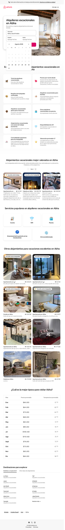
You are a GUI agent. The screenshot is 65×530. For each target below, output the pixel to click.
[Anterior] (28, 169)
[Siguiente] (35, 169)
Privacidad (28, 527)
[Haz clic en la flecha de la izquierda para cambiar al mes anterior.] (9, 44)
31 (9, 68)
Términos (35, 527)
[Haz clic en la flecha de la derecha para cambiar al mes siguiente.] (28, 44)
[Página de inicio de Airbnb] (7, 7)
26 (15, 65)
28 (22, 65)
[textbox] (14, 39)
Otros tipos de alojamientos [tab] (27, 471)
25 (12, 65)
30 (29, 65)
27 (19, 65)
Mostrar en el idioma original (47, 2)
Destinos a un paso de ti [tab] (10, 471)
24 (9, 65)
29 (25, 65)
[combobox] (21, 33)
